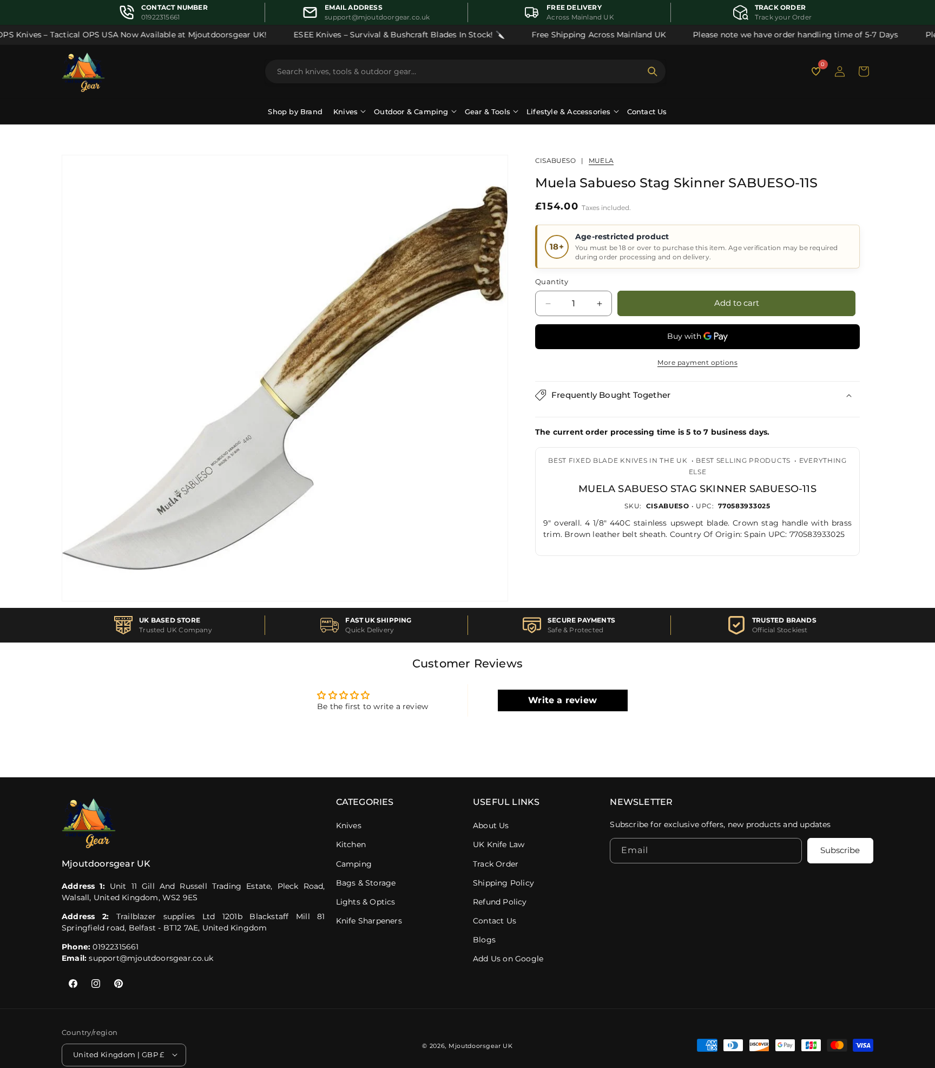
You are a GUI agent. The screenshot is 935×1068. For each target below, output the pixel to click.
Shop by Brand (295, 111)
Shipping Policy (503, 883)
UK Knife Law (498, 844)
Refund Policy (500, 902)
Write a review (562, 700)
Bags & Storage (366, 883)
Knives (348, 825)
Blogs (484, 940)
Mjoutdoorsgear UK (481, 1045)
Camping (354, 864)
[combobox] (459, 71)
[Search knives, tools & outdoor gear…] (652, 71)
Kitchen (351, 844)
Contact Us (647, 111)
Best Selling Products (743, 460)
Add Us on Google (508, 959)
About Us (491, 825)
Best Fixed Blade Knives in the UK (617, 460)
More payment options (697, 362)
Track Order (495, 864)
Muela (601, 160)
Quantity (551, 282)
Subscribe (840, 851)
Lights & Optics (366, 902)
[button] (863, 71)
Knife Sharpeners (369, 921)
